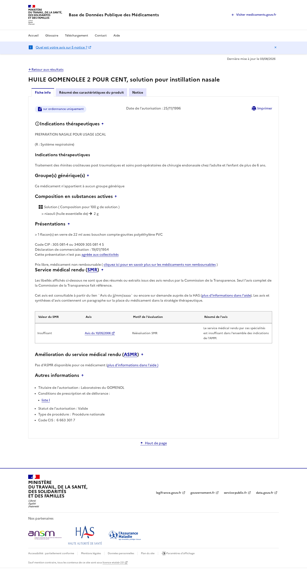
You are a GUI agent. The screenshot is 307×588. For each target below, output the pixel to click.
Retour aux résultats (47, 69)
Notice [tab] (137, 92)
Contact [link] (101, 35)
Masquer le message (275, 47)
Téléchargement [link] (76, 35)
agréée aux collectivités (100, 254)
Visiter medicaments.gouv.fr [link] (256, 15)
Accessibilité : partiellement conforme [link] (51, 553)
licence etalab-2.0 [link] (113, 562)
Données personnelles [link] (121, 553)
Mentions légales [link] (91, 553)
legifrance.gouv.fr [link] (168, 493)
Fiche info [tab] (43, 92)
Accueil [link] (33, 35)
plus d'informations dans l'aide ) (132, 365)
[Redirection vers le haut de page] (103, 123)
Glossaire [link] (51, 35)
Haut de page (156, 443)
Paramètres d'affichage (180, 553)
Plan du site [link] (148, 553)
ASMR (130, 355)
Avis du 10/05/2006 (98, 333)
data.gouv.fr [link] (264, 493)
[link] (114, 15)
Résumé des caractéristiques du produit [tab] (91, 92)
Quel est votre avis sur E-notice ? (61, 47)
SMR (92, 270)
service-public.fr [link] (235, 493)
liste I (46, 400)
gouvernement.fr (202, 493)
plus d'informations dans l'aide (226, 295)
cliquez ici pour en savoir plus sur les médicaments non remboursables (160, 264)
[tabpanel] (153, 267)
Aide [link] (116, 35)
